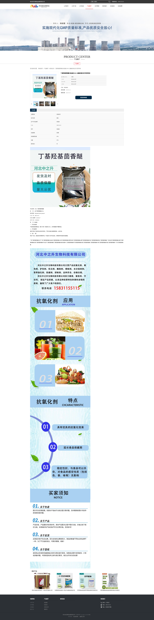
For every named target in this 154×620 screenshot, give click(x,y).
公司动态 (81, 6)
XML (89, 614)
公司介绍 (74, 6)
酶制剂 (45, 609)
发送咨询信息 (83, 97)
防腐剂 (45, 604)
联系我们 (104, 6)
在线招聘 (120, 6)
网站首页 (40, 68)
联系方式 (32, 609)
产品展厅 (89, 6)
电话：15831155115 (107, 604)
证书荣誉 (97, 6)
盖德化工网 (82, 616)
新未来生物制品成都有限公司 (69, 614)
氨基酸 (45, 602)
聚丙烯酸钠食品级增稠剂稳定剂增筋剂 (110, 590)
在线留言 (112, 6)
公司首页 (66, 6)
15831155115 (121, 1)
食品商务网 (75, 616)
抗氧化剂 (51, 68)
